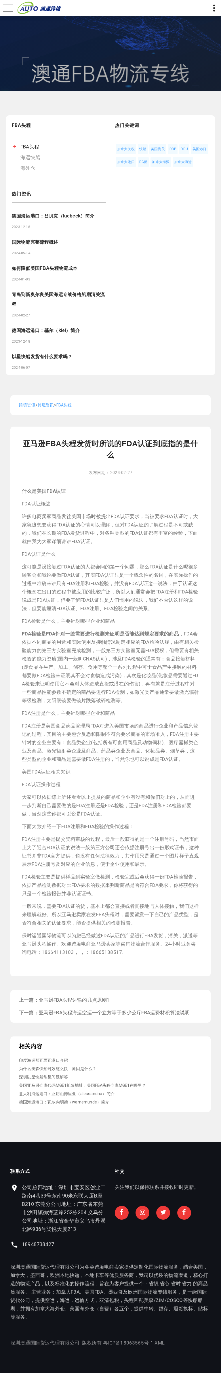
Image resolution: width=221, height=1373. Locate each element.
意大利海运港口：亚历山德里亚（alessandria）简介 (67, 1093)
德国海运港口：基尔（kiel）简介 (46, 330)
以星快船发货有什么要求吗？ (42, 356)
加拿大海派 (160, 162)
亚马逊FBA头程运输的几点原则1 (74, 1000)
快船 (142, 149)
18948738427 (38, 1244)
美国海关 (158, 149)
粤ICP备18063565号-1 (128, 1343)
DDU (184, 149)
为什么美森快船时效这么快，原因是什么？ (57, 1068)
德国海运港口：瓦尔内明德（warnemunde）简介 (64, 1102)
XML (160, 1343)
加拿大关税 (126, 149)
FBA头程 (29, 147)
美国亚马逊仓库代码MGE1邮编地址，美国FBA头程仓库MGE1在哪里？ (82, 1085)
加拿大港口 (126, 162)
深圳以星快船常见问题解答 (43, 1077)
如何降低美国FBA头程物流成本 (44, 268)
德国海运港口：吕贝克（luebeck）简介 (53, 215)
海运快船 (30, 157)
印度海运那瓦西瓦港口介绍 (43, 1060)
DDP (172, 149)
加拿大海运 (183, 162)
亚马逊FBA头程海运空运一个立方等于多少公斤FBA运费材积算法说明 (114, 1012)
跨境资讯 (27, 405)
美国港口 (200, 149)
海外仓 (27, 168)
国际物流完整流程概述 (35, 242)
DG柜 (143, 162)
